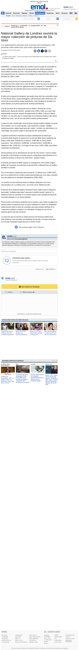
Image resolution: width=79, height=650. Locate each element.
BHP (17, 364)
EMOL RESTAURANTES (21, 642)
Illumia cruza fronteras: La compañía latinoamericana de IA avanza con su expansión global (37, 378)
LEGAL (46, 643)
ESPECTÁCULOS (6, 640)
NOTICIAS (4, 635)
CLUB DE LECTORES (47, 636)
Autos (57, 13)
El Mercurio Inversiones (5, 365)
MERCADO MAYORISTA (69, 641)
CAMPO (56, 635)
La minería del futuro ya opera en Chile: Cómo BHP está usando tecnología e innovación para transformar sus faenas (23, 378)
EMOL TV (17, 638)
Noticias (36, 16)
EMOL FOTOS (19, 640)
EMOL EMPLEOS (33, 638)
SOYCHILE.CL (58, 642)
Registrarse (72, 9)
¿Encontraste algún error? (31, 227)
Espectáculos (40, 13)
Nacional (8, 13)
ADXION (68, 636)
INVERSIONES (58, 636)
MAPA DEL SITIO (33, 642)
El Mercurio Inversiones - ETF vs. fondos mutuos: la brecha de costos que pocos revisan (7, 380)
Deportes (24, 13)
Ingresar (66, 9)
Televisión (19, 16)
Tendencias (50, 13)
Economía (16, 13)
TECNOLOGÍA (5, 642)
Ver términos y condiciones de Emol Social (29, 314)
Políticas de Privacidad (27, 648)
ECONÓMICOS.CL (70, 635)
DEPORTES (5, 638)
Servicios (64, 13)
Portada (8, 16)
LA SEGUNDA (57, 640)
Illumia (33, 364)
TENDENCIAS (18, 635)
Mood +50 (48, 364)
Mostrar (39, 3)
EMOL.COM (47, 638)
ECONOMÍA (5, 636)
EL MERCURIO (48, 639)
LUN (55, 638)
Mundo (32, 13)
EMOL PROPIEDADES (35, 636)
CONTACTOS (32, 640)
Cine (13, 16)
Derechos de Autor (16, 648)
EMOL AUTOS (33, 635)
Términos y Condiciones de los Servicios (44, 648)
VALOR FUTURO (70, 638)
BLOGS (46, 641)
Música (25, 16)
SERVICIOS (18, 636)
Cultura (30, 16)
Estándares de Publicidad (61, 648)
